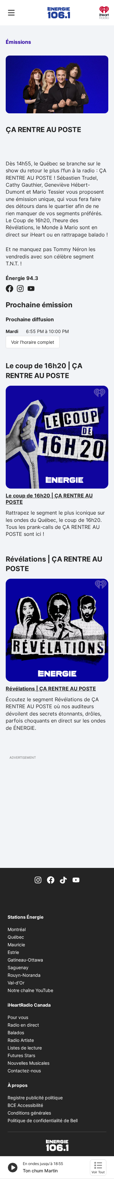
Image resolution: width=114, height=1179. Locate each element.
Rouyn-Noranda (24, 975)
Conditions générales (29, 1113)
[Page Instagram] (38, 879)
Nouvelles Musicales (28, 1063)
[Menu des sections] (11, 12)
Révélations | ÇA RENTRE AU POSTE (51, 688)
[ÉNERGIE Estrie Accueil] (59, 12)
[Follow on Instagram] (20, 288)
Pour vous (18, 1017)
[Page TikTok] (63, 879)
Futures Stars (21, 1055)
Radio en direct (23, 1025)
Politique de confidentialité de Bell (43, 1120)
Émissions (18, 42)
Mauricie (16, 944)
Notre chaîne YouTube (30, 990)
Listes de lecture (25, 1047)
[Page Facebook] (50, 879)
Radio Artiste (21, 1040)
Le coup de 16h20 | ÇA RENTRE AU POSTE (49, 498)
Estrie (13, 952)
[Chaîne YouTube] (76, 879)
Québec (16, 937)
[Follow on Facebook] (9, 288)
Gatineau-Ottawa (25, 960)
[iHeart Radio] (104, 12)
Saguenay (18, 967)
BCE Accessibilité (25, 1105)
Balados (16, 1032)
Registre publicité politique (35, 1097)
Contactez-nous (24, 1070)
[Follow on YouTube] (31, 288)
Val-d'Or (16, 982)
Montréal (17, 929)
